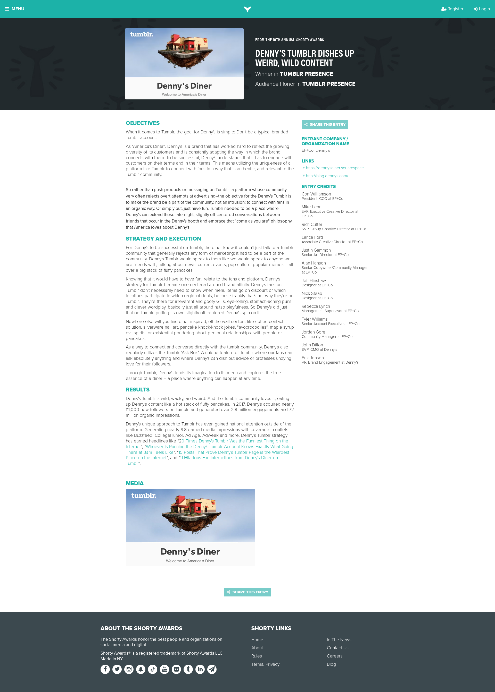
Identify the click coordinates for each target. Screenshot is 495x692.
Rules (256, 656)
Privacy (272, 664)
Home (257, 640)
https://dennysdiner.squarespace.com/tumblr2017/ (349, 167)
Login (484, 9)
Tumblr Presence (306, 74)
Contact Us (338, 648)
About (257, 648)
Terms (257, 664)
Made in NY (111, 659)
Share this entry (327, 124)
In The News (339, 640)
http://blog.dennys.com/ (326, 175)
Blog (331, 664)
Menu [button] (18, 9)
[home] (248, 9)
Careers (335, 656)
